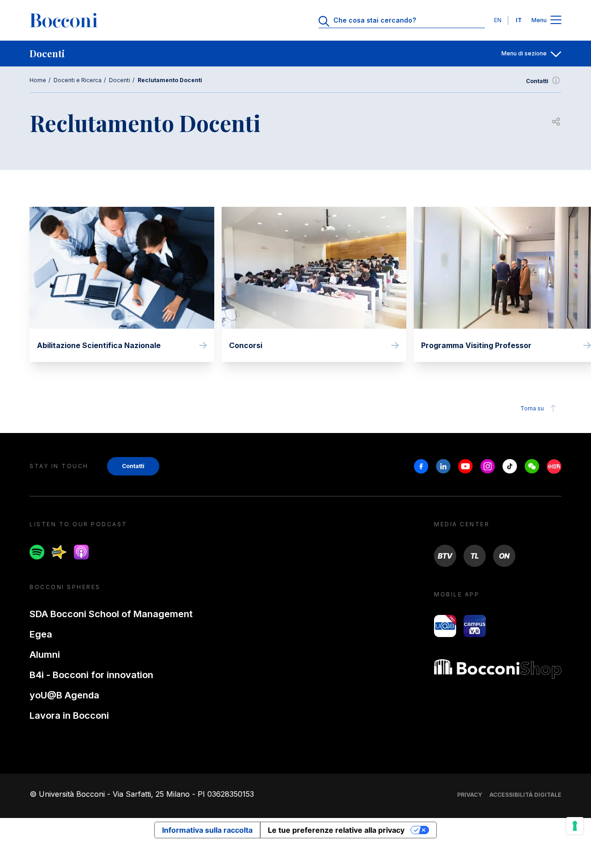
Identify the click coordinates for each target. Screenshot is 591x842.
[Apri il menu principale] (555, 20)
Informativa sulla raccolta (207, 830)
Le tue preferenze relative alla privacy (336, 830)
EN (497, 20)
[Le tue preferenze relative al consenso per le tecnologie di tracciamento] (575, 826)
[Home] (64, 20)
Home (38, 80)
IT (519, 20)
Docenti (119, 80)
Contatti (537, 81)
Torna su (532, 408)
